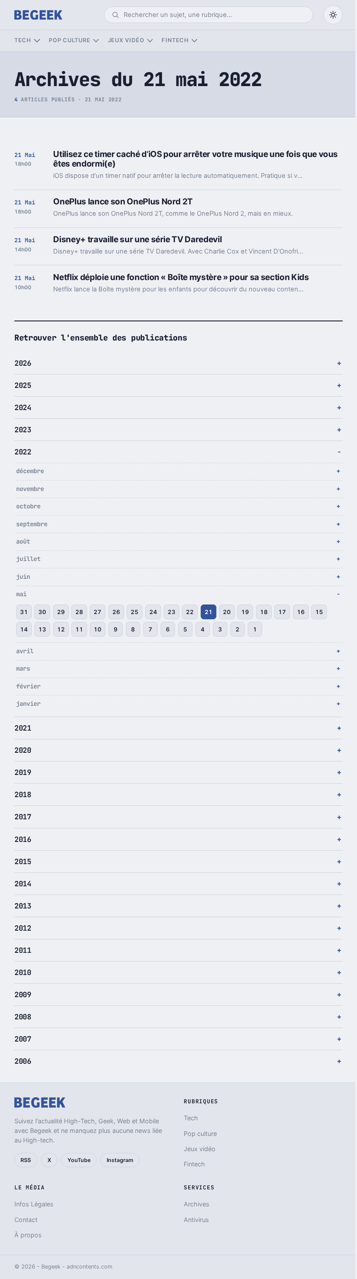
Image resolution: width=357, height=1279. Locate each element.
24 (153, 611)
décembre (30, 471)
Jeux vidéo (126, 40)
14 (24, 629)
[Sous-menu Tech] (37, 41)
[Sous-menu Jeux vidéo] (150, 41)
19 (245, 611)
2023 (22, 429)
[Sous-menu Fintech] (194, 41)
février (28, 686)
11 (79, 629)
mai (21, 594)
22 (190, 611)
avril (25, 651)
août (23, 541)
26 (116, 611)
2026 (22, 363)
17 (282, 611)
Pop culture (69, 40)
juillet (28, 559)
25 (134, 611)
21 (208, 611)
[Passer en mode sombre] (333, 14)
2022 (22, 452)
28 (79, 611)
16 (301, 611)
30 (42, 611)
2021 (22, 728)
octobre (28, 506)
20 (227, 611)
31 (24, 611)
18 (264, 611)
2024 (22, 407)
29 (61, 611)
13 (42, 629)
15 (319, 611)
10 (97, 629)
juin (23, 577)
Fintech (175, 40)
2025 (22, 385)
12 (61, 629)
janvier (28, 704)
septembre (31, 524)
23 (171, 611)
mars (23, 668)
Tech (22, 40)
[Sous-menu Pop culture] (96, 41)
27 (97, 611)
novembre (30, 489)
